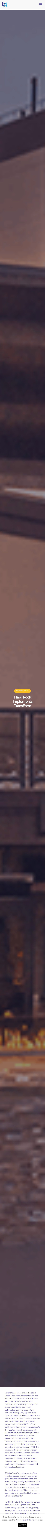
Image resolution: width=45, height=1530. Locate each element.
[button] (40, 4)
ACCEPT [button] (22, 1525)
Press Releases (22, 691)
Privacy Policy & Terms (24, 1520)
